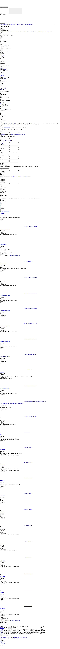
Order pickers (18, 24)
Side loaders (14, 24)
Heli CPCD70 (2, 511)
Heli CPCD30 (2, 495)
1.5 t (0, 143)
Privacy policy (8, 637)
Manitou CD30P (3, 263)
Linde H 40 (1, 633)
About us (1, 634)
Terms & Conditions (3, 637)
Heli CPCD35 (2, 449)
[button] (30, 19)
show (1, 194)
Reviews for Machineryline (17, 637)
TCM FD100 (2, 592)
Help (3, 634)
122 (3, 621)
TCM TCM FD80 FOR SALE (5, 356)
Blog (21, 637)
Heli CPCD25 (2, 576)
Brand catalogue (25, 637)
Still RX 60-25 (2, 628)
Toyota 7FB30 (2, 480)
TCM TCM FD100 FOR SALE (5, 279)
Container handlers (27, 24)
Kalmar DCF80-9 (3, 213)
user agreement (17, 255)
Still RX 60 (1, 626)
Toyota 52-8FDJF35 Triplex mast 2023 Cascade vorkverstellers (11, 403)
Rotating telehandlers (3, 24)
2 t (1, 143)
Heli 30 (1, 434)
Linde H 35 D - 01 (3, 244)
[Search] (15, 11)
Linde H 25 (1, 630)
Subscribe (1, 254)
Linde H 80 (1, 632)
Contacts (5, 634)
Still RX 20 (1, 627)
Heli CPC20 (2, 372)
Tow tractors (22, 24)
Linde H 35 (1, 629)
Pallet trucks (31, 24)
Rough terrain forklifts (9, 24)
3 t (2, 143)
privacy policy (12, 255)
